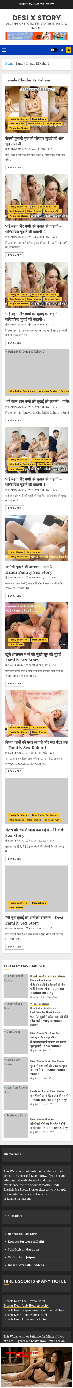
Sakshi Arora (16, 577)
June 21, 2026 (40, 1104)
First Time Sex (16, 123)
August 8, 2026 (42, 997)
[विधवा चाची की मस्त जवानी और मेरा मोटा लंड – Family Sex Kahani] (36, 713)
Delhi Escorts (68, 50)
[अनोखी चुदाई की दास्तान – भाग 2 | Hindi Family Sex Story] (36, 538)
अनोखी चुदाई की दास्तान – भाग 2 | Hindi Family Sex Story (30, 569)
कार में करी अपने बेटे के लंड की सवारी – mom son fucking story (49, 1098)
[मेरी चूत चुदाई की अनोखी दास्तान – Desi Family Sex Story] (36, 888)
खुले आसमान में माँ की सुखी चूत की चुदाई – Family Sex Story (34, 657)
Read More (14, 167)
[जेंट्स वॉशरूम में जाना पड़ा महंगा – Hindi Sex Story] (36, 801)
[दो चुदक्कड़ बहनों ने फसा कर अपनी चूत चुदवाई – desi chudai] (16, 1041)
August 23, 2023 (38, 841)
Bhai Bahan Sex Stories (45, 206)
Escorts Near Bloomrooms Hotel (25, 1315)
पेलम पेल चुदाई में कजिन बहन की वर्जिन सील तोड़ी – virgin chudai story (49, 1021)
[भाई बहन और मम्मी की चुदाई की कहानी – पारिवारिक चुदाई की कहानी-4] (36, 197)
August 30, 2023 (38, 753)
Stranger (35, 1037)
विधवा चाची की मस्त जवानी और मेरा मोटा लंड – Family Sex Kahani (36, 744)
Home (9, 64)
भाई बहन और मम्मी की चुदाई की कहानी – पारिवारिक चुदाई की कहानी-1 (33, 481)
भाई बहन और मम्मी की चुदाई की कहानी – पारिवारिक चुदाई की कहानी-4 (33, 228)
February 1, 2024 (41, 237)
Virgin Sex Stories (18, 128)
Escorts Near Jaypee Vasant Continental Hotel (34, 1310)
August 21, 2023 (38, 928)
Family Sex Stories (19, 119)
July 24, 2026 (40, 1078)
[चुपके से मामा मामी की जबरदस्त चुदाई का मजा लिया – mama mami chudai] (16, 1069)
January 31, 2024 (41, 407)
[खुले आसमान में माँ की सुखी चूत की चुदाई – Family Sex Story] (36, 625)
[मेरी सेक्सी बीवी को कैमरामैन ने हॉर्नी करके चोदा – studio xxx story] (16, 1125)
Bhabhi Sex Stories (40, 976)
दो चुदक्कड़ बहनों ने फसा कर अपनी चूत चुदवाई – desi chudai (48, 1044)
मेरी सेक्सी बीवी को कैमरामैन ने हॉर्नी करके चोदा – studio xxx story (49, 1126)
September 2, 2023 (39, 577)
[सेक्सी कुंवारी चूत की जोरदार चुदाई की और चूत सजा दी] (36, 109)
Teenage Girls (53, 123)
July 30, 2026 (40, 1050)
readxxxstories (17, 149)
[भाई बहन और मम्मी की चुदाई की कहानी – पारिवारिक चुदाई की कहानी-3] (36, 285)
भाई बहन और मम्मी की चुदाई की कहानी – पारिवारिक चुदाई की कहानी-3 (33, 316)
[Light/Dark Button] (54, 50)
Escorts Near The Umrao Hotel (24, 1301)
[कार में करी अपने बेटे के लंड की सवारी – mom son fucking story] (16, 1097)
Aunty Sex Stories (47, 391)
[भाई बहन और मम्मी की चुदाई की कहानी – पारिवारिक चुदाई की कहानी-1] (36, 450)
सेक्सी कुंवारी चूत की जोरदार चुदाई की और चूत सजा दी (34, 141)
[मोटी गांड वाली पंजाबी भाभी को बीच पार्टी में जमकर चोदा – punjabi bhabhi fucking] (16, 986)
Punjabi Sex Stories (40, 980)
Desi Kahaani (39, 119)
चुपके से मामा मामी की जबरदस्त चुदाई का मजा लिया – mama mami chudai (48, 1070)
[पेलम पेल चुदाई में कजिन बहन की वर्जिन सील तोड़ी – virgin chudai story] (16, 1014)
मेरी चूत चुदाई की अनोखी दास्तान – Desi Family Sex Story (34, 920)
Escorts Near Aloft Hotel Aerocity (26, 1305)
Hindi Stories (35, 123)
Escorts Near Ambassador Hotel (25, 1319)
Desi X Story (36, 18)
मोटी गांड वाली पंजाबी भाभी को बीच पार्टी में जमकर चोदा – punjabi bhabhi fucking (47, 989)
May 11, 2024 (39, 149)
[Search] (62, 49)
